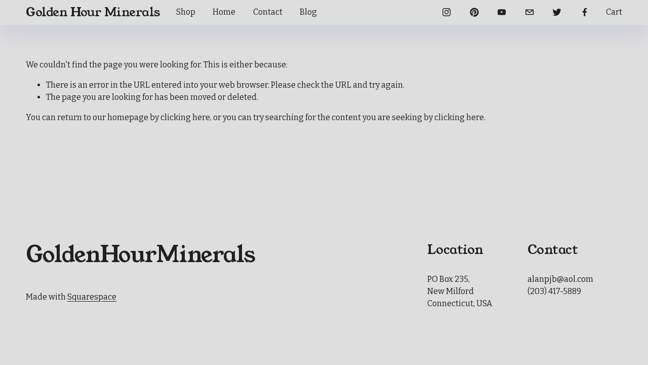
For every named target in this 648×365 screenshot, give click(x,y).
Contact (267, 12)
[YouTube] (502, 12)
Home (224, 12)
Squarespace (91, 297)
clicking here (185, 117)
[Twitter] (557, 12)
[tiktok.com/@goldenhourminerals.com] (529, 12)
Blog (308, 12)
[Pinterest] (474, 12)
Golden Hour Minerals (93, 12)
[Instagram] (446, 12)
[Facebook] (585, 12)
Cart (614, 12)
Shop (185, 12)
